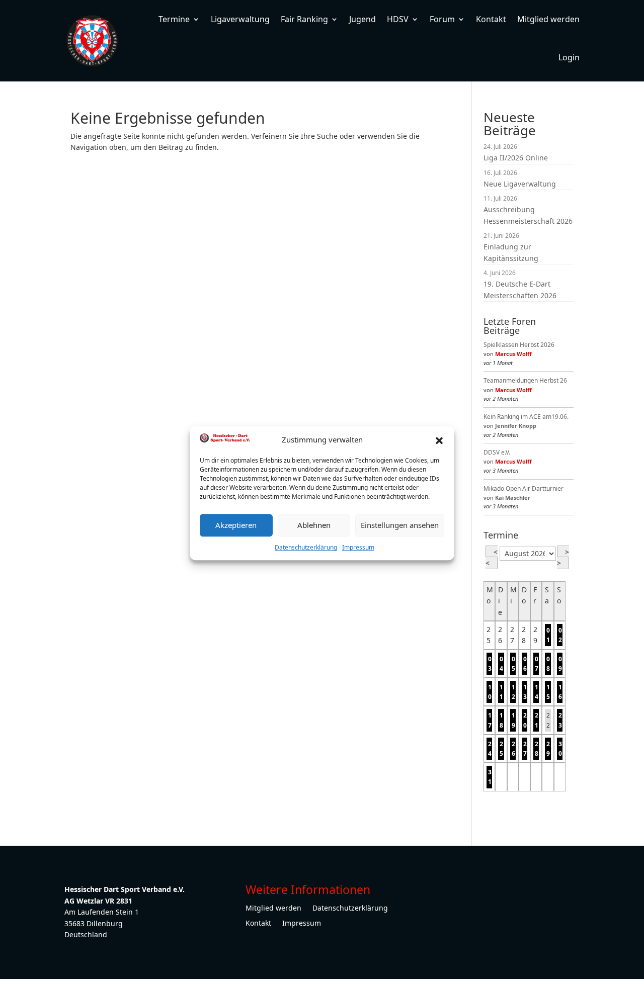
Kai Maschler (512, 497)
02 (560, 635)
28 (536, 749)
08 (548, 664)
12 (513, 692)
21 (536, 720)
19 (513, 720)
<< (492, 557)
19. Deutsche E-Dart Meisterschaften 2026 (520, 289)
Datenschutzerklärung (306, 547)
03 (490, 664)
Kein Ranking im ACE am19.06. (526, 416)
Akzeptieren (236, 525)
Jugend (362, 19)
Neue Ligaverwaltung (520, 184)
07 (536, 664)
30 (560, 749)
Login (569, 57)
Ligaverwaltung (240, 19)
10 (490, 692)
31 (490, 777)
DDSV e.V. (497, 452)
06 (525, 664)
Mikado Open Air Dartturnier (524, 488)
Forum (442, 19)
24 (490, 749)
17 (490, 720)
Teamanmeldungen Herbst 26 (525, 380)
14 (536, 692)
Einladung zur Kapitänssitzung (511, 252)
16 (560, 692)
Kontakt (491, 19)
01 (548, 635)
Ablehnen (314, 525)
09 (560, 664)
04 (501, 664)
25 (501, 749)
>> (563, 557)
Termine (174, 19)
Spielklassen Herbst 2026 (519, 344)
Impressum (358, 547)
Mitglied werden (548, 19)
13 (525, 692)
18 (501, 720)
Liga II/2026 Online (516, 157)
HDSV (398, 19)
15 (548, 692)
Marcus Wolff (513, 353)
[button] (439, 439)
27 (525, 749)
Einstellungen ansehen (400, 525)
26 (513, 749)
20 (525, 720)
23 (560, 720)
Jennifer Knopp (515, 425)
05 (513, 664)
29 (548, 749)
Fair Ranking (304, 19)
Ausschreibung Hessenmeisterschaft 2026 (528, 215)
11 (501, 692)
